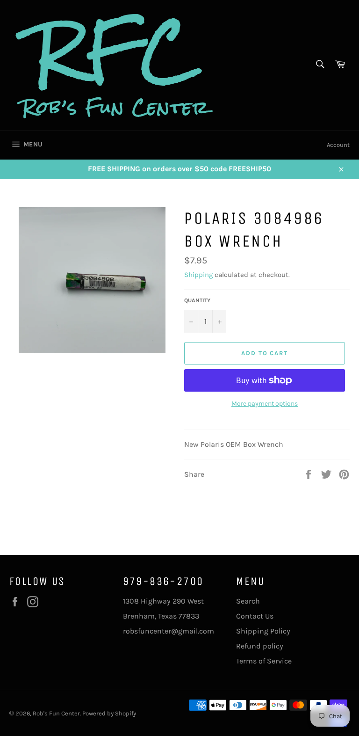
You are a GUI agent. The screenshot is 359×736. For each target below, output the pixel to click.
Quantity (197, 300)
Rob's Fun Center (56, 713)
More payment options (264, 404)
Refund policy (259, 645)
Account (338, 144)
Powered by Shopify (109, 713)
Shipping (198, 274)
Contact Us (254, 616)
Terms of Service (264, 660)
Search (248, 601)
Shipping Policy (263, 631)
